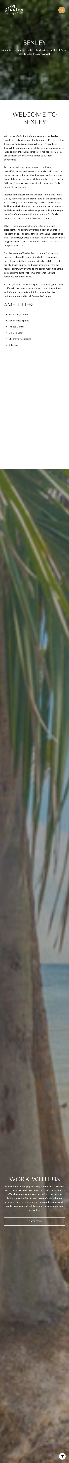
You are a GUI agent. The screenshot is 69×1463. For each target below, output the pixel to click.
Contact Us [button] (34, 1221)
